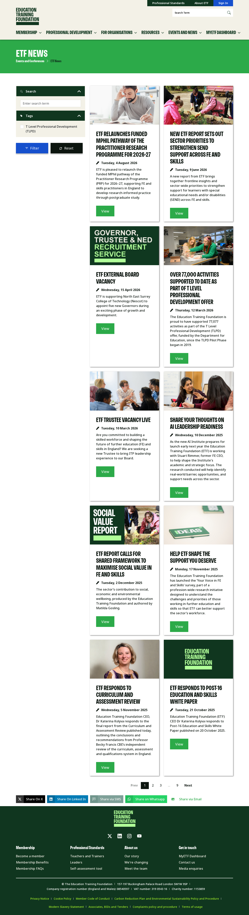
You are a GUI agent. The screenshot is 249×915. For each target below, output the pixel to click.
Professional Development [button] (69, 32)
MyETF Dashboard (192, 856)
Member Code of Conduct (93, 898)
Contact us (187, 862)
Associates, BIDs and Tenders (108, 907)
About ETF (201, 3)
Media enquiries (191, 868)
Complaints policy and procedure (155, 907)
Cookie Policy (62, 898)
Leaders (76, 862)
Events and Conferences (30, 61)
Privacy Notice (39, 898)
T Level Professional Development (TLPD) (51, 128)
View (105, 211)
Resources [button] (150, 32)
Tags (29, 116)
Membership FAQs (30, 868)
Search (31, 91)
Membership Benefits (32, 862)
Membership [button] (26, 32)
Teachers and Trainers (87, 856)
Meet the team (135, 868)
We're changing (136, 862)
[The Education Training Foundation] (27, 16)
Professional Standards (168, 3)
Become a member (30, 856)
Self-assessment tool (86, 868)
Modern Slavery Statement (66, 907)
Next (188, 785)
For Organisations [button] (116, 32)
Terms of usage (192, 907)
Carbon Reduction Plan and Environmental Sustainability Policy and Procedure (166, 898)
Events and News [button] (182, 32)
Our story (131, 856)
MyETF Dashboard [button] (221, 32)
